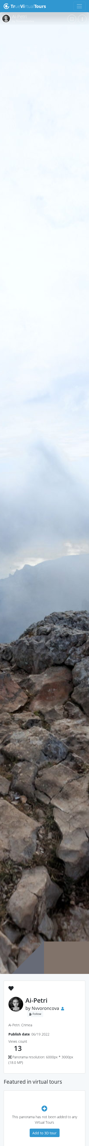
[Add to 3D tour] (44, 1108)
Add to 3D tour (44, 1133)
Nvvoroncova (45, 1008)
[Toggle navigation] (79, 6)
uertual (28, 6)
